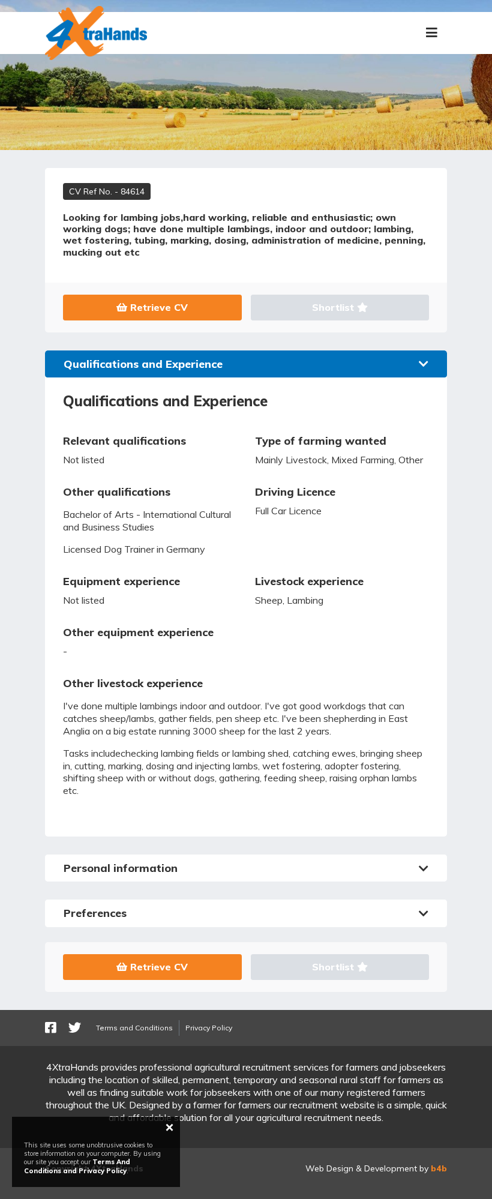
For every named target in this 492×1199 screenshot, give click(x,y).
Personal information (121, 868)
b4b (439, 1168)
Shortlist (334, 307)
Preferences (95, 913)
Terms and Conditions (134, 1027)
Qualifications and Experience (143, 364)
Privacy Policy (208, 1027)
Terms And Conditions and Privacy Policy (77, 1166)
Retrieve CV (157, 307)
